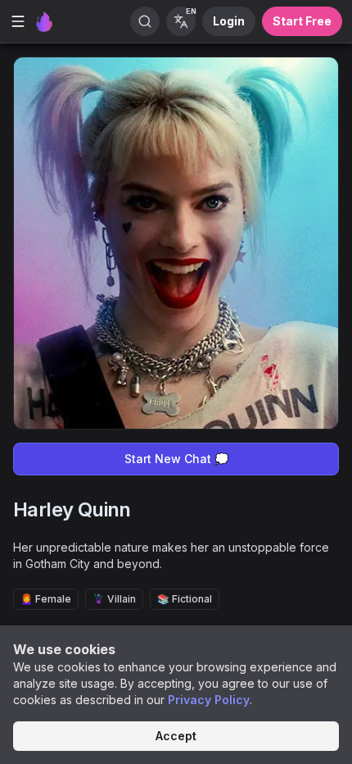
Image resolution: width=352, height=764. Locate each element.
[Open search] (145, 21)
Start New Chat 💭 (176, 459)
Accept (176, 736)
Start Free (302, 21)
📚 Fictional (184, 599)
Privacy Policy (209, 700)
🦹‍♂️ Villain (114, 599)
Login (229, 21)
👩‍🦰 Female (45, 599)
